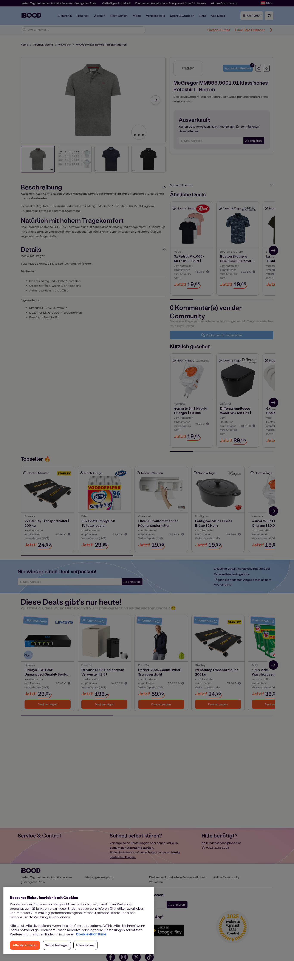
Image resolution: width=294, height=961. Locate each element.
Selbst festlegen (56, 945)
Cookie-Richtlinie (91, 934)
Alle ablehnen (85, 945)
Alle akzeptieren (25, 945)
